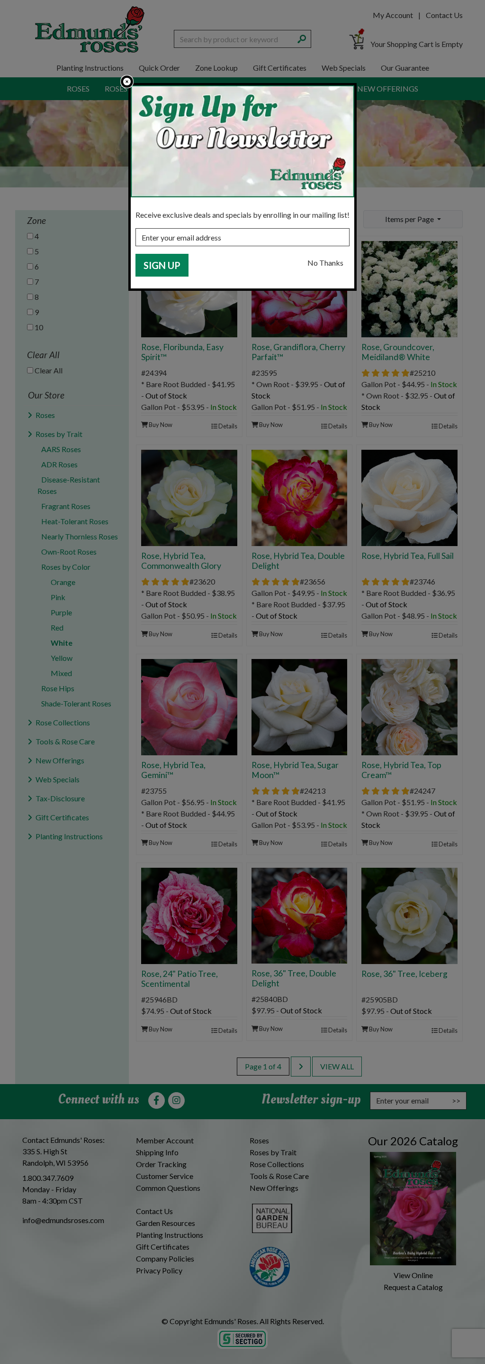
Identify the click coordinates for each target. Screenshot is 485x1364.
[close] (127, 81)
